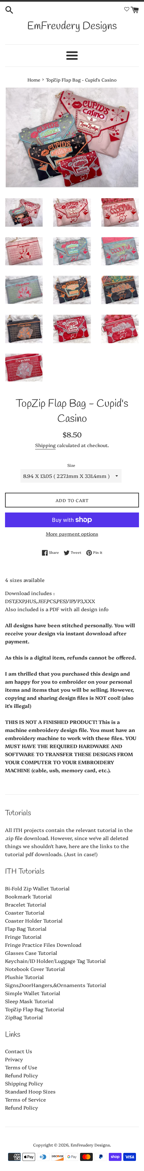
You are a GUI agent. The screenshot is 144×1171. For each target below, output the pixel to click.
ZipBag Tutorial (24, 1017)
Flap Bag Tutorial (26, 928)
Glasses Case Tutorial (31, 952)
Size (71, 465)
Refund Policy (21, 1075)
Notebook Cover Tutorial (35, 968)
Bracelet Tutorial (25, 904)
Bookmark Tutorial (28, 896)
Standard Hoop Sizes (30, 1091)
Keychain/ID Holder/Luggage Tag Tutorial (55, 960)
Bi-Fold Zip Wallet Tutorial (37, 888)
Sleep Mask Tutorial (29, 1001)
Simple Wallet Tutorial (32, 992)
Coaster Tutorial (25, 912)
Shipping (45, 445)
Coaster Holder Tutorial (34, 920)
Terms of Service (25, 1099)
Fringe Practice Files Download (43, 944)
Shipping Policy (24, 1083)
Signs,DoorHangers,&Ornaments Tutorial (55, 984)
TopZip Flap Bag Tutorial (34, 1009)
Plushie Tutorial (24, 976)
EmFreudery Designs (72, 26)
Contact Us (18, 1051)
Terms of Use (21, 1067)
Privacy (14, 1059)
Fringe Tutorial (23, 936)
